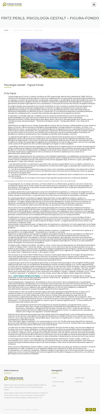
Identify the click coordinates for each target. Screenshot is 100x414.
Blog (54, 385)
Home (6, 30)
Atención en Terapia (58, 381)
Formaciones (78, 381)
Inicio (54, 377)
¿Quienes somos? (80, 377)
